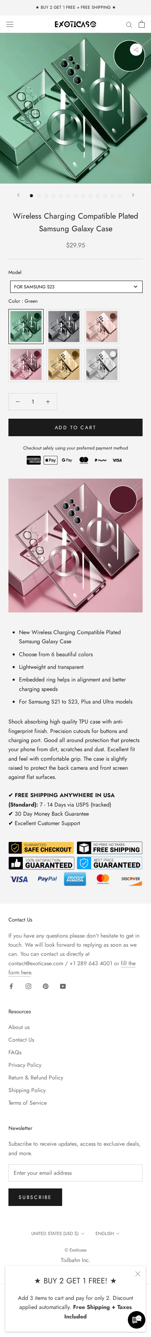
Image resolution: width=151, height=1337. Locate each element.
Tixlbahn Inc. (76, 1260)
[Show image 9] (90, 195)
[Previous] (18, 195)
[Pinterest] (45, 985)
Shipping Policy (27, 1090)
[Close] (137, 1273)
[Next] (133, 195)
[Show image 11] (105, 195)
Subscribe (35, 1197)
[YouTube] (63, 985)
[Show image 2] (38, 195)
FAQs (14, 1052)
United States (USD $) (55, 1233)
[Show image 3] (46, 195)
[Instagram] (28, 985)
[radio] (26, 326)
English (105, 1233)
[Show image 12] (112, 195)
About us (18, 1027)
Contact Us (21, 1040)
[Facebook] (11, 985)
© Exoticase (76, 1250)
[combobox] (76, 287)
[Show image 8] (83, 195)
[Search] (129, 24)
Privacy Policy (24, 1065)
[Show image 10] (97, 195)
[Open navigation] (9, 24)
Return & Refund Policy (35, 1078)
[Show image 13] (120, 195)
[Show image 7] (75, 195)
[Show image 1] (31, 195)
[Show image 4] (53, 195)
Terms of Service (27, 1103)
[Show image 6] (68, 195)
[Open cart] (142, 24)
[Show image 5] (61, 195)
